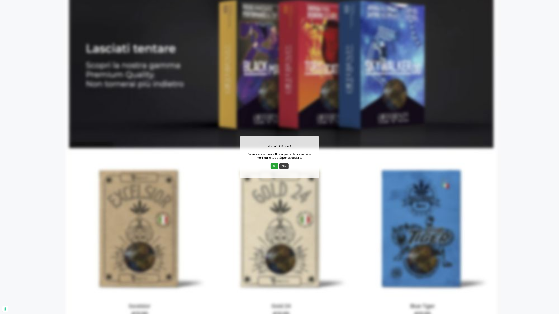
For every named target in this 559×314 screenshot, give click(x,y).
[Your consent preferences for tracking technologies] (5, 309)
